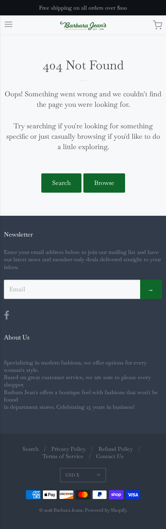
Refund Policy (115, 448)
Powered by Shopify (105, 510)
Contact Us (110, 456)
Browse (104, 183)
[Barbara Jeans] (83, 26)
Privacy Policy (68, 448)
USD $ (72, 475)
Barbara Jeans (68, 510)
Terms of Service (62, 456)
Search (61, 183)
